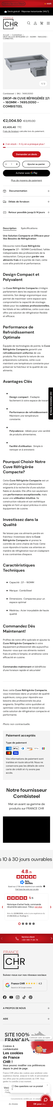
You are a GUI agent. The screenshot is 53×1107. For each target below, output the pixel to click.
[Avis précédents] (2, 907)
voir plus (38, 907)
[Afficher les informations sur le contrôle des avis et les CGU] (44, 886)
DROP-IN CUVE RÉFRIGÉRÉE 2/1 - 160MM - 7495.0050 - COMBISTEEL (25, 37)
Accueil (6, 35)
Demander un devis (26, 154)
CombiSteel (17, 35)
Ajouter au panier (36, 164)
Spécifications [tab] (29, 228)
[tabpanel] (26, 480)
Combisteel (8, 93)
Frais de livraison (11, 131)
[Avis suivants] (51, 907)
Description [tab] (9, 228)
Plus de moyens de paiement (26, 180)
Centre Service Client (13, 3)
